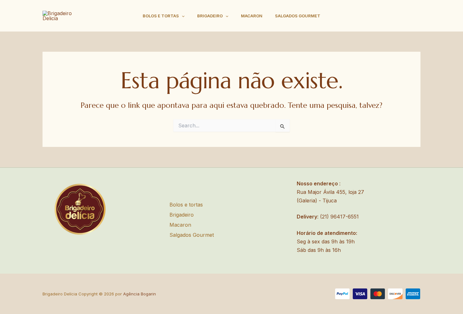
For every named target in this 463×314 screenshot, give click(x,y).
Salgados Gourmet (297, 15)
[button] (182, 16)
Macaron (251, 15)
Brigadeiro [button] (210, 15)
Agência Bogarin (139, 293)
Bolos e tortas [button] (161, 15)
